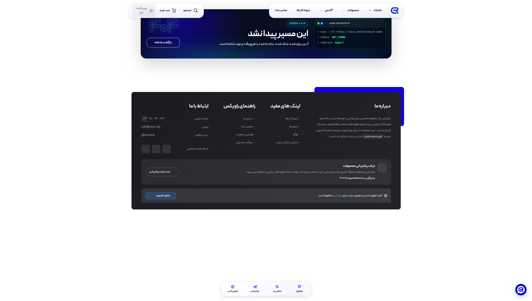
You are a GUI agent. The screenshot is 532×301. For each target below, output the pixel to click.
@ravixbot (148, 135)
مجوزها (293, 126)
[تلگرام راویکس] (146, 149)
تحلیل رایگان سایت (287, 142)
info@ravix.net (151, 127)
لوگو (295, 134)
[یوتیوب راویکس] (166, 149)
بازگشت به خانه (163, 42)
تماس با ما (247, 126)
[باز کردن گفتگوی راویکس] (521, 290)
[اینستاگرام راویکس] (156, 149)
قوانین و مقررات (244, 134)
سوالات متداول (244, 142)
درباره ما (248, 118)
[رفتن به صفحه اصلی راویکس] (394, 10)
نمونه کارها (292, 118)
